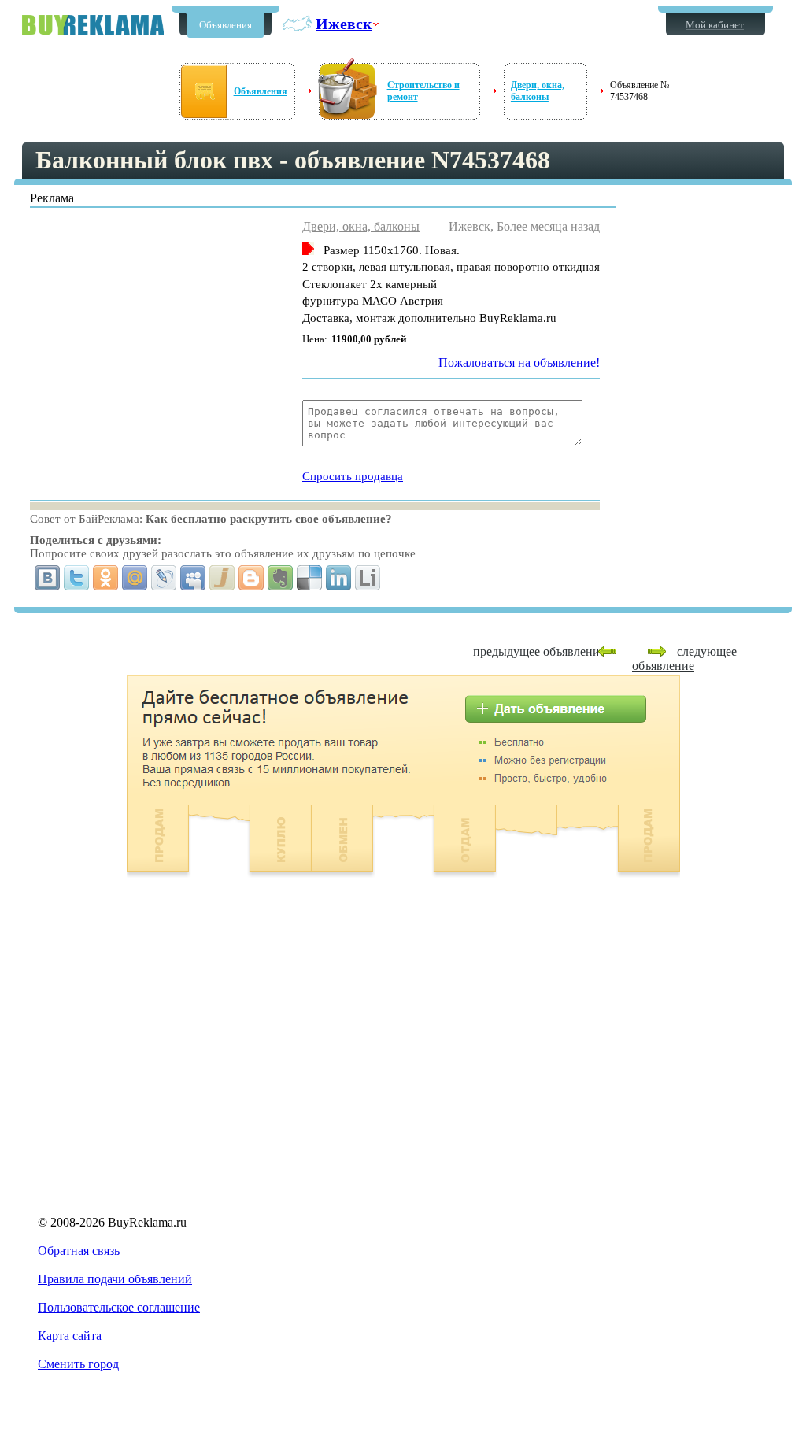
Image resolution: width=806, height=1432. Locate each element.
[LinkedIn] (338, 577)
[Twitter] (76, 577)
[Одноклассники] (105, 577)
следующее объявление (684, 658)
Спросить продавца (352, 476)
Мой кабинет (715, 25)
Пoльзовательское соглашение (119, 1307)
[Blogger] (251, 577)
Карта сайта (70, 1335)
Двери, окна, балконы (537, 91)
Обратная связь (79, 1250)
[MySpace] (193, 577)
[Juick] (222, 577)
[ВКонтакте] (47, 577)
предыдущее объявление (539, 651)
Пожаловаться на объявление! (519, 362)
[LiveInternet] (368, 577)
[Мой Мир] (135, 577)
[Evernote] (280, 577)
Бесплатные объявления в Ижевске (93, 25)
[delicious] (309, 577)
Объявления (225, 25)
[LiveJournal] (164, 577)
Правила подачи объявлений (115, 1279)
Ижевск (344, 23)
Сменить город (78, 1364)
